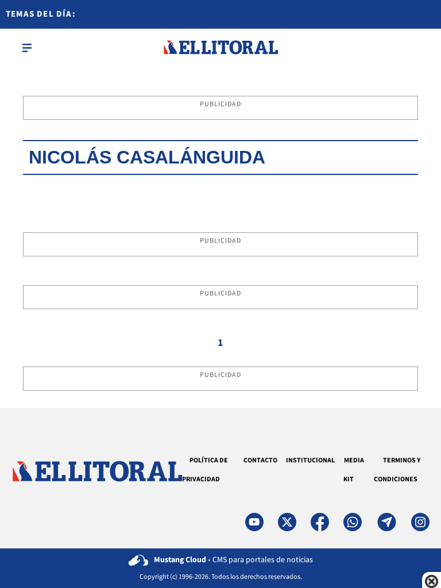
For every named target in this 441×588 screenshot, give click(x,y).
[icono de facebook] (320, 522)
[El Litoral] (220, 47)
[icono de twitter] (287, 522)
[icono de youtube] (254, 522)
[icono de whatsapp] (352, 522)
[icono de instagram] (420, 522)
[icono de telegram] (386, 522)
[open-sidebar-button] (27, 47)
